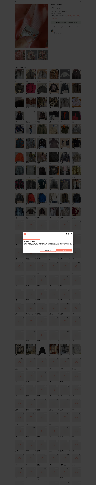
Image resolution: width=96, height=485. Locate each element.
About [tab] (64, 237)
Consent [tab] (31, 237)
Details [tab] (48, 237)
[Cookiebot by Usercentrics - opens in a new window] (67, 234)
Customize (47, 250)
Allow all (64, 250)
